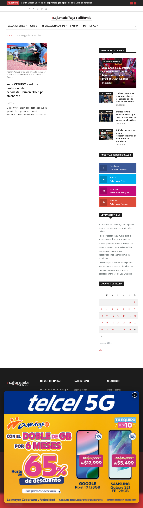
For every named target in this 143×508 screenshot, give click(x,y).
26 (113, 329)
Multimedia (89, 25)
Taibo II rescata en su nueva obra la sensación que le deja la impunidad (115, 237)
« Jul (100, 350)
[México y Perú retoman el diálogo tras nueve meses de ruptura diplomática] (106, 116)
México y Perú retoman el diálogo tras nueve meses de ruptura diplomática (116, 245)
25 (107, 329)
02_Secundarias (106, 93)
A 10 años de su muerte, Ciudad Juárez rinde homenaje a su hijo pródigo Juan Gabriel (116, 228)
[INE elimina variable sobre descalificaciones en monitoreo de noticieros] (106, 135)
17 (102, 322)
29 (129, 329)
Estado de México (49, 389)
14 (124, 315)
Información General (53, 25)
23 (135, 322)
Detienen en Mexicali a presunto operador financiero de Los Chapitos (115, 272)
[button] (131, 3)
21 (124, 322)
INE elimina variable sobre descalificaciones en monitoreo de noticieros (126, 136)
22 (129, 322)
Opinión (74, 25)
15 (129, 315)
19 (113, 322)
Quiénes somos (114, 389)
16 (135, 315)
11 (107, 315)
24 (102, 329)
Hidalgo (64, 389)
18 (107, 322)
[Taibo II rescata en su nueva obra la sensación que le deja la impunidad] (106, 98)
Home (9, 35)
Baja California (16, 25)
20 (118, 322)
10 (102, 315)
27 (118, 329)
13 (118, 315)
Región (33, 25)
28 (124, 329)
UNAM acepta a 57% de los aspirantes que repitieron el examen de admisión (56, 3)
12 (113, 315)
